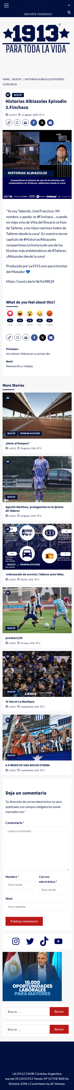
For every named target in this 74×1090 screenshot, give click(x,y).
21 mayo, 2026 (27, 643)
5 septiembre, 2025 (29, 770)
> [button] (69, 5)
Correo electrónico (48, 879)
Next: (20, 363)
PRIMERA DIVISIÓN (30, 433)
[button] (6, 5)
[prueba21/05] (37, 610)
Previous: (28, 351)
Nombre (12, 876)
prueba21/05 (14, 638)
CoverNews (38, 1083)
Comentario (15, 822)
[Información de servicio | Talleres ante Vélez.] (37, 547)
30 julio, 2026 (26, 579)
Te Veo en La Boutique (20, 702)
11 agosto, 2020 (30, 114)
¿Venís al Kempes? (17, 443)
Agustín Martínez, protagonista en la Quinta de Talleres (34, 509)
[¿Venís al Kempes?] (37, 415)
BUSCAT (18, 95)
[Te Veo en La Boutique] (37, 674)
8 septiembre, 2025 (29, 706)
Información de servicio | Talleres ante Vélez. (35, 574)
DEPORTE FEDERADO (38, 14)
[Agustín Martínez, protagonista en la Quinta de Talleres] (37, 479)
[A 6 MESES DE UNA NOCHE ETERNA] (37, 737)
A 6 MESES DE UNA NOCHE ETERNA (28, 765)
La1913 (13, 114)
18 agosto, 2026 (28, 516)
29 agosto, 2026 (28, 448)
